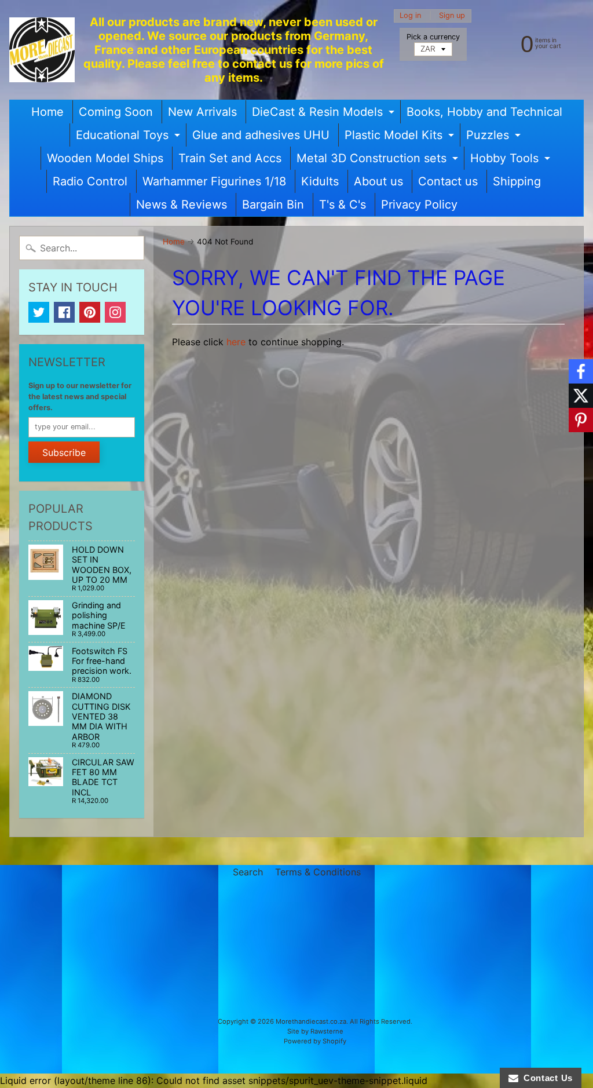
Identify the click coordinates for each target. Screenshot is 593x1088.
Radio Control (90, 181)
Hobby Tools (511, 160)
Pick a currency (433, 36)
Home (47, 112)
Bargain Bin (273, 204)
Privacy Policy (419, 204)
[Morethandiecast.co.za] (42, 50)
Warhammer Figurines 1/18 (214, 181)
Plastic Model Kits (401, 137)
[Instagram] (115, 312)
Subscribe (64, 452)
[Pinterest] (89, 312)
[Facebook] (64, 312)
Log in (410, 16)
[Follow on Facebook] (581, 371)
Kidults (320, 181)
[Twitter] (38, 312)
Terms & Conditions (318, 872)
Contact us (448, 181)
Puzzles (495, 137)
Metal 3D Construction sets (378, 160)
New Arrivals (202, 112)
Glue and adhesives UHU (261, 135)
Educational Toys (129, 137)
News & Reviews (181, 204)
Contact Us (545, 1078)
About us (378, 181)
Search (248, 872)
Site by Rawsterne (315, 1031)
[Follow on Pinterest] (581, 420)
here (236, 342)
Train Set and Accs (229, 158)
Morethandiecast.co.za (311, 1021)
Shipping (517, 181)
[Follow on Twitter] (581, 396)
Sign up (452, 16)
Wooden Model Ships (105, 158)
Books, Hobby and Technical (484, 112)
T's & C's (342, 204)
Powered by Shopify (315, 1041)
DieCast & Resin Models (324, 114)
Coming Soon (116, 112)
